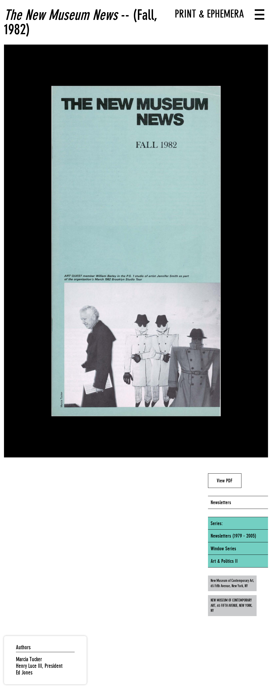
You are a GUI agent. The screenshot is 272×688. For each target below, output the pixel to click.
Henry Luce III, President (39, 666)
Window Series (223, 548)
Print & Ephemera (209, 14)
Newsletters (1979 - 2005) (233, 536)
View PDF (224, 480)
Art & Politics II (224, 561)
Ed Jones (24, 672)
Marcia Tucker (29, 659)
